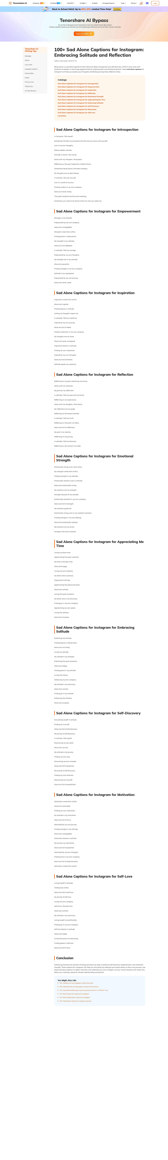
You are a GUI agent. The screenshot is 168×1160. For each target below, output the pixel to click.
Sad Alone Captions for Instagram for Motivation (77, 109)
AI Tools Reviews (30, 91)
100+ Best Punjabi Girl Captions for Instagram (74, 994)
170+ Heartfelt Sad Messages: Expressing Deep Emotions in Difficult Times (83, 990)
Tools (122, 3)
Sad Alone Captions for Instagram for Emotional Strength (81, 97)
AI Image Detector (108, 3)
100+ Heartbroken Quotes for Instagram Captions (75, 1001)
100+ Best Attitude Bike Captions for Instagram (74, 997)
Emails (27, 78)
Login (155, 3)
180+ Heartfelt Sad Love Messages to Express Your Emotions (79, 987)
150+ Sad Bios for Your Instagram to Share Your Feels (76, 983)
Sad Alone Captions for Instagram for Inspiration (77, 90)
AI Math (94, 3)
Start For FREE (82, 34)
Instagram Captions (31, 69)
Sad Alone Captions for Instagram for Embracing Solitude (80, 103)
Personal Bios (29, 73)
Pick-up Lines (29, 82)
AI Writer (53, 3)
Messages (28, 56)
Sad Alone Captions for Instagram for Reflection (77, 93)
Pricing (133, 3)
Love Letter (28, 65)
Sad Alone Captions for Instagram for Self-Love (76, 113)
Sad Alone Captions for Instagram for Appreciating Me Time (81, 100)
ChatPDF (70, 3)
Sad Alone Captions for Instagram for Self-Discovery (78, 106)
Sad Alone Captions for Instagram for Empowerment (78, 87)
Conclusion (62, 116)
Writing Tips (29, 86)
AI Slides (82, 3)
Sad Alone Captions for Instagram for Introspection (78, 84)
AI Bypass (36, 3)
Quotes (27, 60)
